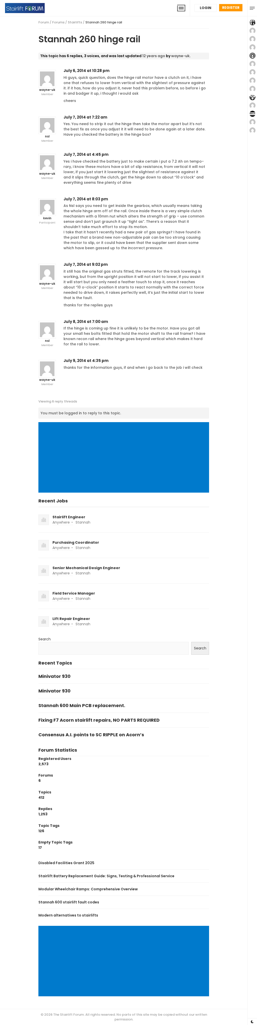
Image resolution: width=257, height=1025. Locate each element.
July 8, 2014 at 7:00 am (85, 321)
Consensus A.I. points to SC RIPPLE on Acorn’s (91, 734)
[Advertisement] (124, 458)
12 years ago (153, 55)
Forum (43, 22)
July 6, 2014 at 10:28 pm (86, 70)
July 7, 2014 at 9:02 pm (85, 264)
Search (44, 639)
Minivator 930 (54, 676)
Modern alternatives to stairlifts (68, 915)
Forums (58, 22)
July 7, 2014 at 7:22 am (85, 117)
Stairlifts (75, 22)
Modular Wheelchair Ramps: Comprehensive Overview (88, 889)
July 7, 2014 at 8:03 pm (85, 199)
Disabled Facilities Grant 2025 (66, 862)
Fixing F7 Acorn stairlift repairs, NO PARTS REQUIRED (99, 720)
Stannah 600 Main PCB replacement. (81, 705)
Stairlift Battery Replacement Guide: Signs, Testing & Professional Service (106, 875)
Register (230, 7)
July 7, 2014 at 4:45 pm (85, 154)
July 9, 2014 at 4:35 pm (85, 360)
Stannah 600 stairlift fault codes (68, 902)
